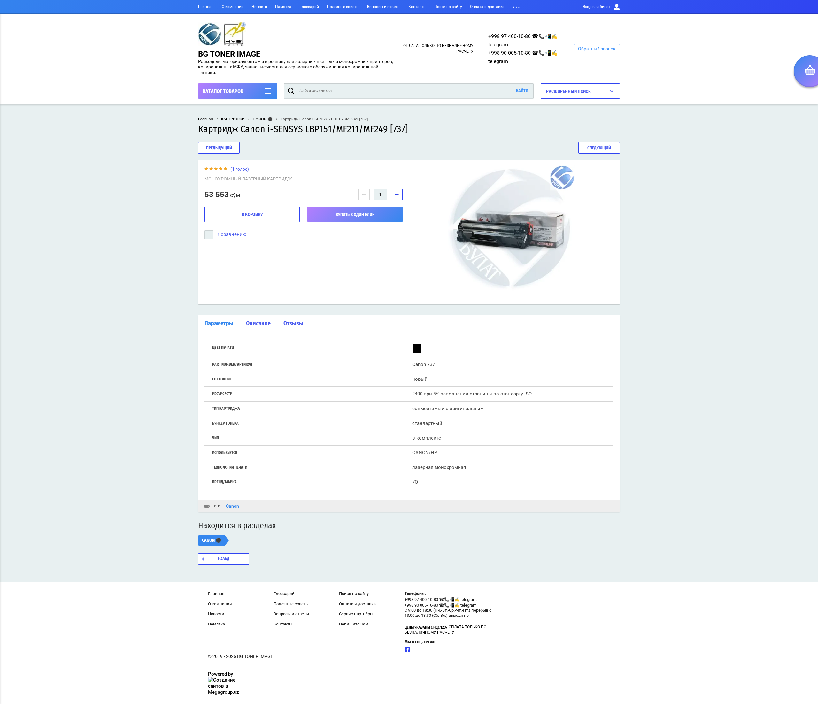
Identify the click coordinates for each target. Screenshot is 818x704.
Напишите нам (353, 624)
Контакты (417, 6)
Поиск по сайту (448, 6)
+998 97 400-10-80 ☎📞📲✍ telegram (440, 599)
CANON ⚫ (263, 119)
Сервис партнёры (356, 613)
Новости (259, 6)
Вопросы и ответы (383, 6)
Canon (232, 506)
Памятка (283, 6)
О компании (232, 6)
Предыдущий (219, 148)
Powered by (220, 674)
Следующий (599, 148)
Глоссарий (309, 6)
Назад (223, 559)
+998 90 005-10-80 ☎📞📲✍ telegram (440, 605)
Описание (258, 323)
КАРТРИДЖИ (233, 119)
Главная (206, 6)
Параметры (218, 323)
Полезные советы (343, 6)
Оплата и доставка (487, 6)
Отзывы (293, 323)
